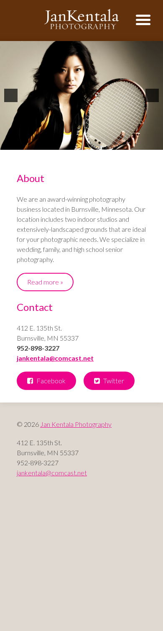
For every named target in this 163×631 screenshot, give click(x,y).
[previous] (11, 95)
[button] (149, 20)
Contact (35, 307)
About (30, 178)
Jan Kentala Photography (76, 424)
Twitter (113, 381)
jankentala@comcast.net (55, 358)
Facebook (50, 381)
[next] (152, 95)
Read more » (45, 282)
